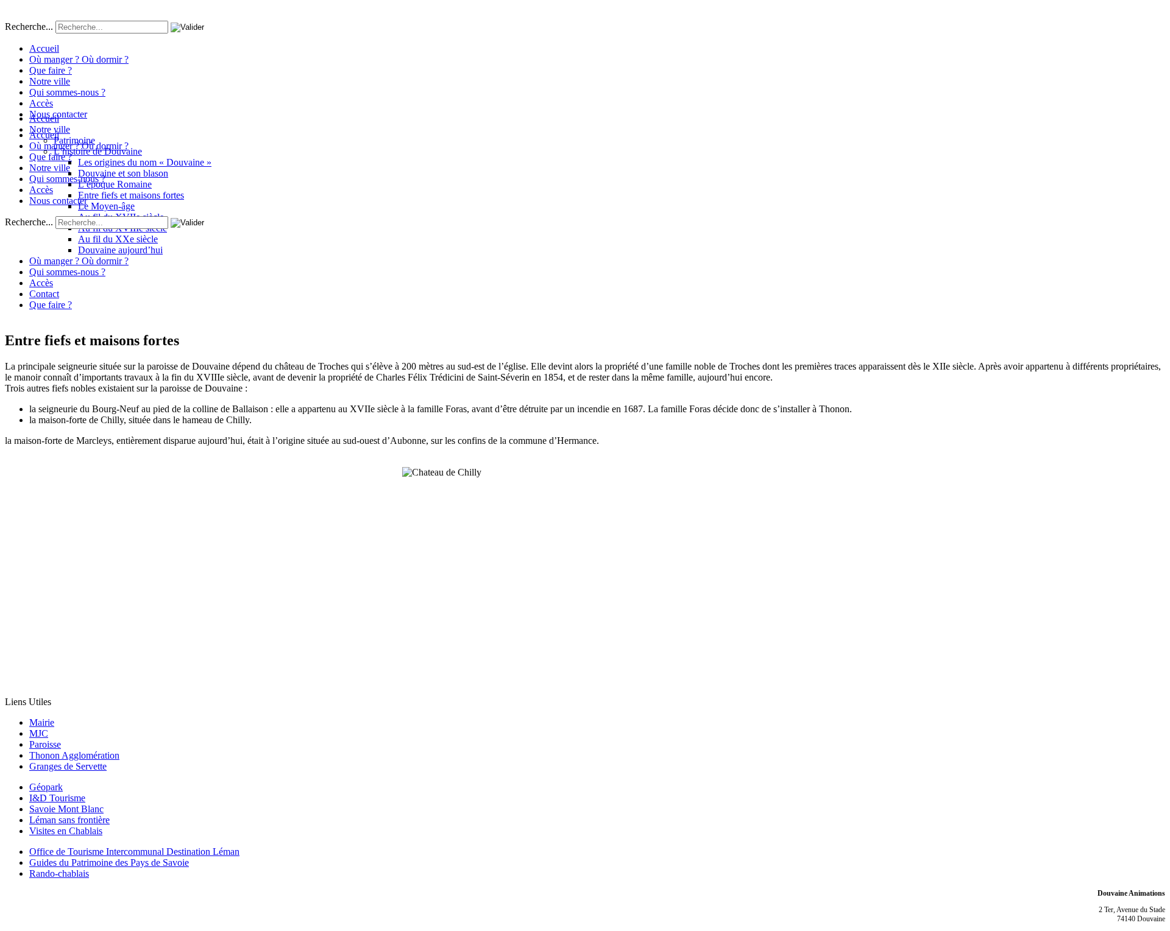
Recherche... (29, 26)
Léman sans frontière (69, 820)
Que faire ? (50, 70)
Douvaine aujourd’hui (120, 250)
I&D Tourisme (57, 798)
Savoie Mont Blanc (66, 809)
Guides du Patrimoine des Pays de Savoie (109, 862)
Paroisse (45, 744)
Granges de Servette (68, 766)
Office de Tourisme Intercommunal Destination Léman (134, 851)
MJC (38, 733)
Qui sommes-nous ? (67, 92)
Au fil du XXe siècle (118, 239)
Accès (41, 103)
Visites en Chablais (65, 831)
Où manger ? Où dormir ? (79, 59)
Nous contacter (58, 114)
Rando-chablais (59, 873)
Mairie (41, 722)
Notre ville (49, 81)
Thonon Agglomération (74, 755)
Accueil (44, 48)
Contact (44, 294)
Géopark (46, 787)
